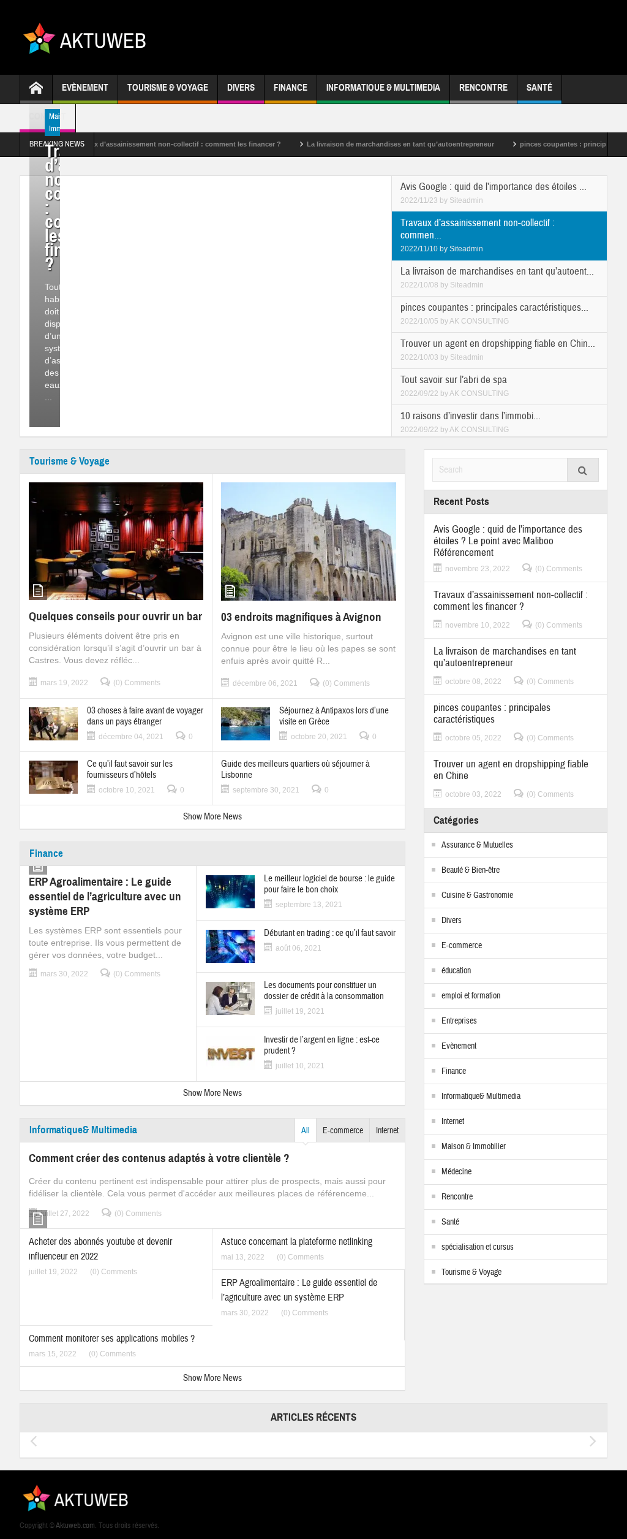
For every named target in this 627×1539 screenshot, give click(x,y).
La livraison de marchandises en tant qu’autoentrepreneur (366, 144)
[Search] (583, 470)
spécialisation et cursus (477, 1247)
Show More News (212, 817)
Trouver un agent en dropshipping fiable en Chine (511, 769)
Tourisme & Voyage (167, 87)
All (305, 1130)
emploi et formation (470, 995)
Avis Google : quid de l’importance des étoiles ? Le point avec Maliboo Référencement (508, 540)
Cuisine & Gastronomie (477, 895)
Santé (539, 87)
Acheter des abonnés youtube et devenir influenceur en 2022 (100, 1249)
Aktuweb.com (75, 1525)
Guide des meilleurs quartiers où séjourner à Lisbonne (295, 770)
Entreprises (459, 1021)
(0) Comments (136, 682)
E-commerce (343, 1130)
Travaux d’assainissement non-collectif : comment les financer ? (143, 144)
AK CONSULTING (479, 321)
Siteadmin (466, 200)
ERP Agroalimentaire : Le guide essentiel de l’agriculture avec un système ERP (105, 896)
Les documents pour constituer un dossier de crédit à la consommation (324, 991)
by (444, 200)
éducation (456, 970)
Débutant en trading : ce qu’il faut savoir (330, 933)
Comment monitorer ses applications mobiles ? (112, 1338)
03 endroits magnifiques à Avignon (301, 617)
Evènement (85, 87)
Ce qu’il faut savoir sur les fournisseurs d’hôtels (130, 770)
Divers (241, 87)
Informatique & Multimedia (383, 87)
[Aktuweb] (89, 37)
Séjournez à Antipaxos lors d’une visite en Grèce (334, 716)
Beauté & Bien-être (470, 870)
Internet (387, 1130)
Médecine (456, 1171)
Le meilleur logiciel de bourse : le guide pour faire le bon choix (329, 884)
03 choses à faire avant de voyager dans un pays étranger (145, 716)
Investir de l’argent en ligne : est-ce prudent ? (322, 1046)
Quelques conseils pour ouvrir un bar (115, 616)
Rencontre (483, 87)
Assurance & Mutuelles (477, 845)
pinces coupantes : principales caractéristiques (492, 713)
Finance (290, 87)
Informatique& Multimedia (83, 1129)
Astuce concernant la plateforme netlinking (296, 1242)
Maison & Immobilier (473, 1146)
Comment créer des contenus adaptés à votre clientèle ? (159, 1158)
